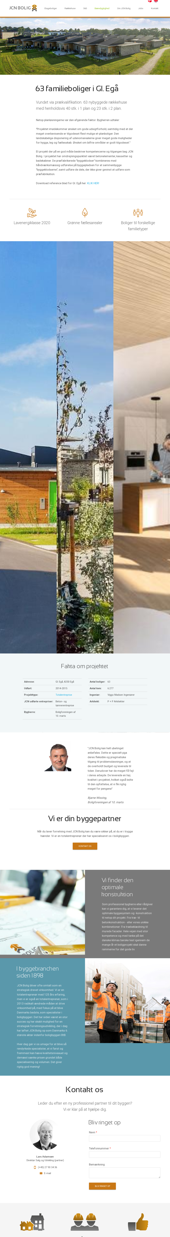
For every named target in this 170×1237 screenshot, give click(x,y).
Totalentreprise (64, 694)
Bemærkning (97, 1164)
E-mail (47, 1173)
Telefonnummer (100, 1148)
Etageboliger (50, 8)
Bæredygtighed (102, 8)
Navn (93, 1132)
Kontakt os (85, 846)
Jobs (140, 8)
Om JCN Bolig (123, 8)
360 (85, 8)
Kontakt (154, 8)
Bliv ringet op (102, 1186)
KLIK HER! (93, 183)
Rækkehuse (70, 8)
